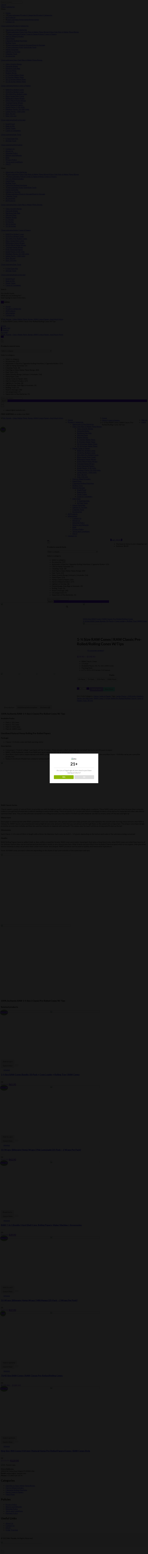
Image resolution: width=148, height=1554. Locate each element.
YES (63, 777)
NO (84, 777)
